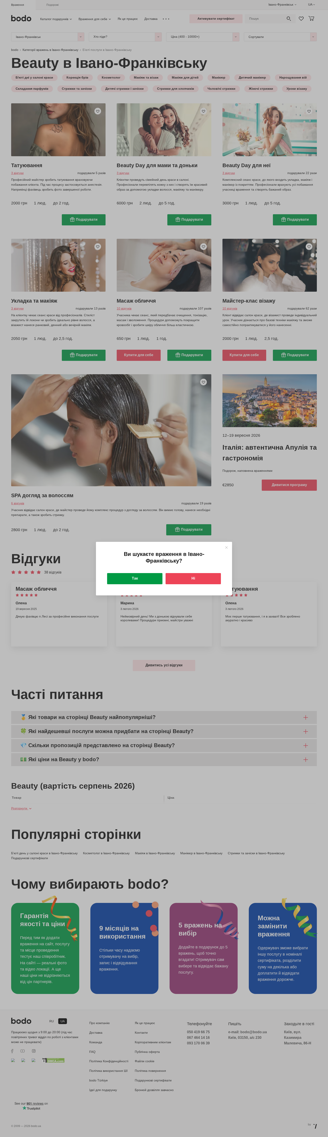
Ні (193, 578)
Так (135, 578)
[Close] (226, 547)
